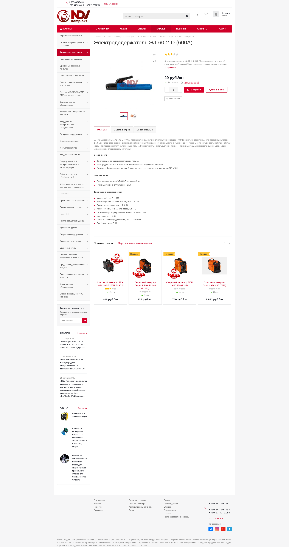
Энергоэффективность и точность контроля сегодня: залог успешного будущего (73, 344)
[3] (171, 54)
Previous (224, 243)
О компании (102, 29)
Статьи (167, 500)
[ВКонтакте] (210, 529)
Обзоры (167, 507)
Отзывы (167, 513)
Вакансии (98, 510)
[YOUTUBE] (223, 529)
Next (229, 243)
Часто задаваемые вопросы (176, 517)
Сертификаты (170, 510)
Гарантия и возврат (137, 503)
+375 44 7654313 (76, 5)
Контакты (202, 29)
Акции (123, 29)
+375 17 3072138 (92, 5)
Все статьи (82, 408)
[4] (174, 54)
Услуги (222, 29)
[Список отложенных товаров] (206, 15)
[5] (177, 54)
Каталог (67, 29)
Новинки (181, 29)
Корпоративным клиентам (140, 507)
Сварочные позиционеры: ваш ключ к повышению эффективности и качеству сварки (79, 437)
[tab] (170, 67)
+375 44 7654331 (77, 2)
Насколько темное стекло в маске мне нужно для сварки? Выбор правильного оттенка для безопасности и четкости (79, 468)
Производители (171, 503)
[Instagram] (217, 529)
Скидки (142, 29)
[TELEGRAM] (229, 529)
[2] (168, 54)
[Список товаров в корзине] (221, 16)
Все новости (82, 333)
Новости (97, 507)
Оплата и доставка (137, 500)
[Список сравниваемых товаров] (199, 15)
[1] (166, 54)
